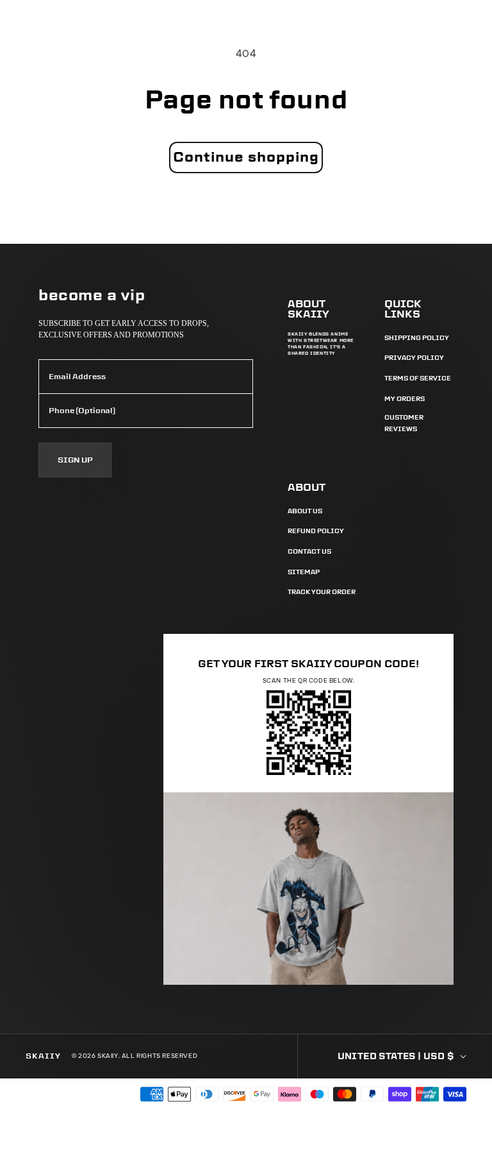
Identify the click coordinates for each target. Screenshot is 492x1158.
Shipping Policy (416, 338)
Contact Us (309, 551)
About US (305, 511)
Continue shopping (246, 157)
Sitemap (304, 572)
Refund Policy (316, 531)
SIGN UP (75, 459)
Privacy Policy (414, 357)
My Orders (404, 399)
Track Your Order (322, 592)
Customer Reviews (403, 423)
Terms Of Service (417, 378)
